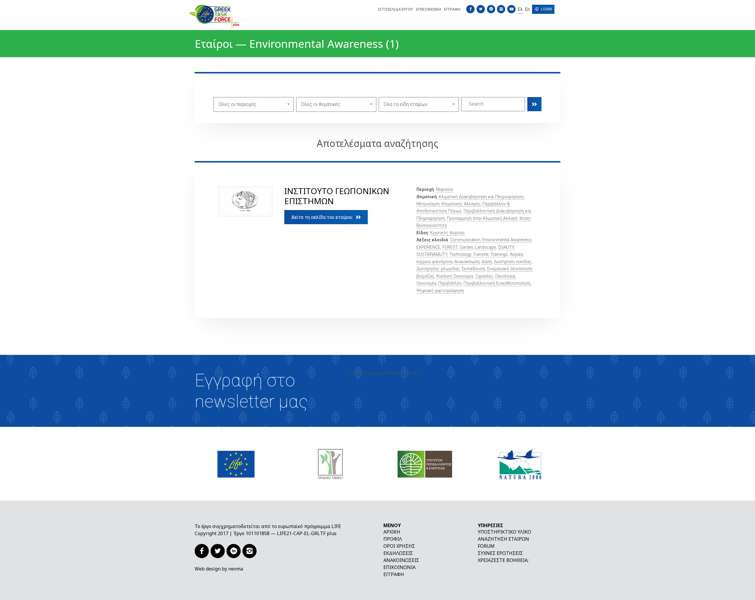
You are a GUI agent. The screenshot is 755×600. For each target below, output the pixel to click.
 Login (543, 9)
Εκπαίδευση (473, 268)
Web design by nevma (219, 568)
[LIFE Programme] (236, 464)
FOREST (449, 247)
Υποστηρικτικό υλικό (504, 532)
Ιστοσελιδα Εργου (395, 9)
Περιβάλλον (450, 283)
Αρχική (391, 532)
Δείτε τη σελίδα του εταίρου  (326, 217)
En (527, 9)
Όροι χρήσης (399, 546)
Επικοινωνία (399, 567)
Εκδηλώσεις (398, 553)
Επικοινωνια (428, 9)
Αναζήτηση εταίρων (503, 539)
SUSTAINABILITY (431, 254)
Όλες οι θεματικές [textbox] (320, 104)
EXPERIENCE (428, 247)
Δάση (487, 261)
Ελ (520, 9)
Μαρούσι (444, 189)
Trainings (499, 254)
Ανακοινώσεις (401, 560)
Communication (465, 239)
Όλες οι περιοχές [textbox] (238, 104)
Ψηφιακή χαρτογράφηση (440, 290)
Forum (486, 546)
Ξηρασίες (484, 276)
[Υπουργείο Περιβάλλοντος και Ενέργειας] (425, 464)
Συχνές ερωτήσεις (500, 553)
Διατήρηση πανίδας (512, 261)
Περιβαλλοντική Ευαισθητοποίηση (497, 283)
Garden (466, 247)
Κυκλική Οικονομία (454, 276)
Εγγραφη (452, 9)
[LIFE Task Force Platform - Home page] (233, 16)
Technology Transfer (468, 254)
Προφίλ (392, 539)
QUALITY (506, 247)
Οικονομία (426, 283)
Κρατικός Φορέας (447, 232)
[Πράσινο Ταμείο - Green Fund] (330, 464)
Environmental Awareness (506, 239)
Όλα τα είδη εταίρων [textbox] (406, 104)
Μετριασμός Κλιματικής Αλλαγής (448, 203)
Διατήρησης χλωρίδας (438, 268)
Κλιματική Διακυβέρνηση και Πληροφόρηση (481, 196)
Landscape (485, 247)
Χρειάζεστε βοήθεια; (503, 560)
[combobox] (254, 104)
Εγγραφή (393, 574)
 (534, 104)
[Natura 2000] (519, 464)
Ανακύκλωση (467, 261)
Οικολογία (505, 276)
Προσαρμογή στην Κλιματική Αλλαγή (482, 218)
